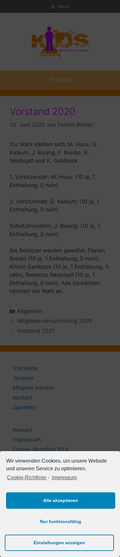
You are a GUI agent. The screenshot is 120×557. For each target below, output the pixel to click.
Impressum (64, 477)
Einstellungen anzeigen (59, 542)
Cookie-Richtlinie (26, 477)
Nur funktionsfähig (60, 521)
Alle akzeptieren (60, 500)
